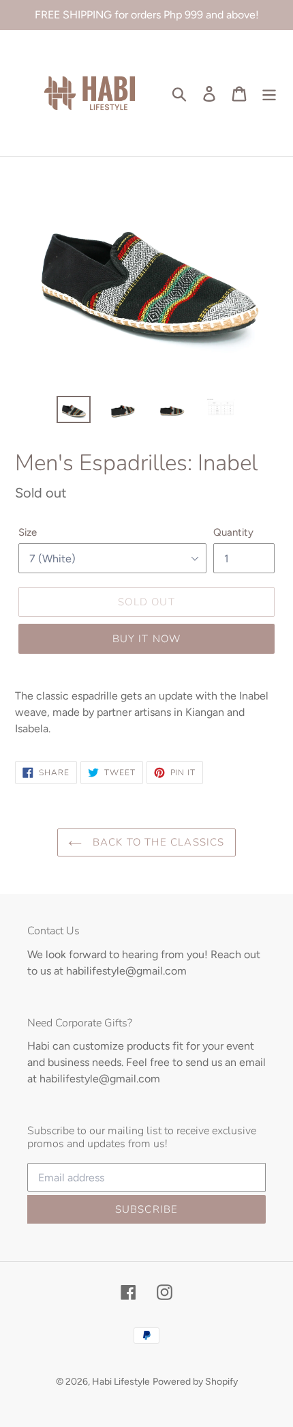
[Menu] (269, 93)
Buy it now (146, 639)
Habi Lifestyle (121, 1381)
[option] (73, 410)
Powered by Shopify (195, 1381)
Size (27, 532)
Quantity (233, 532)
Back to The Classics (156, 842)
